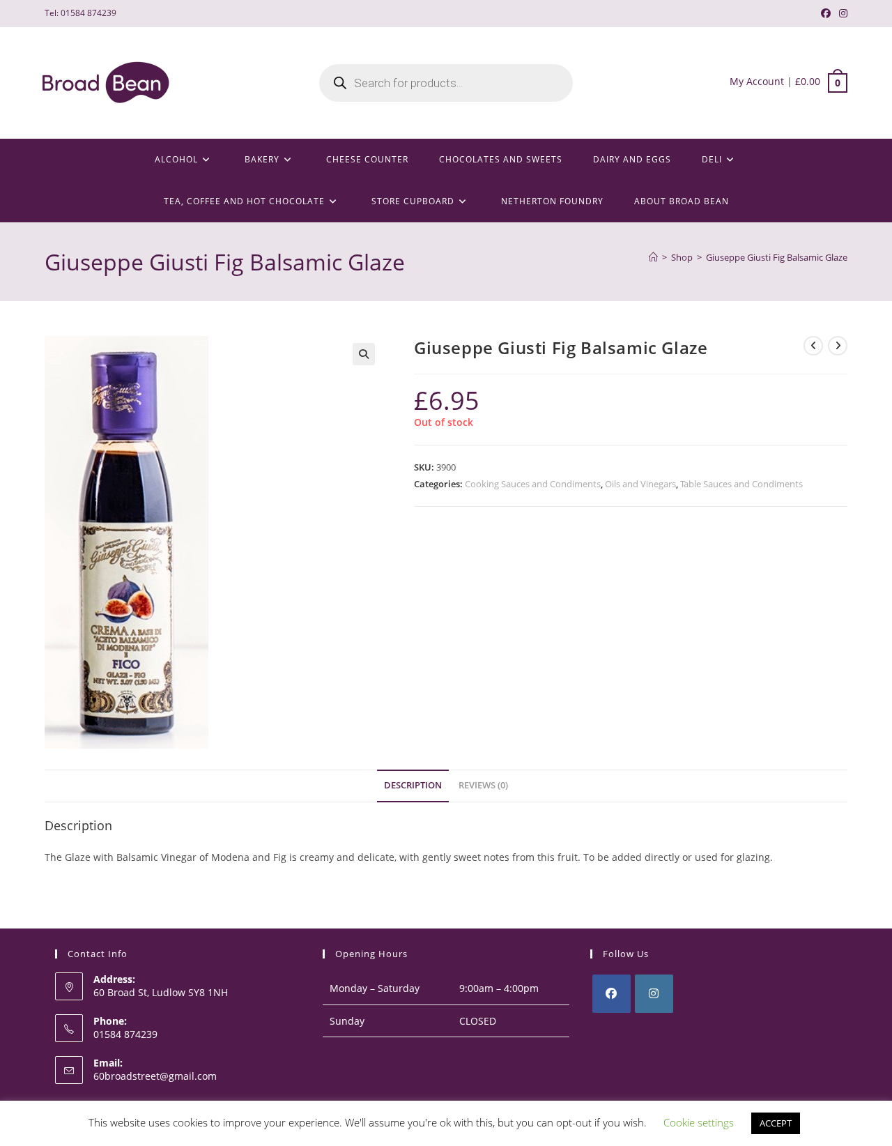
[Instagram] (654, 994)
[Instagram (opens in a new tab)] (841, 13)
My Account (757, 81)
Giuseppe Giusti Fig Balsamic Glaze (776, 257)
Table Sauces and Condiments (741, 484)
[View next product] (837, 346)
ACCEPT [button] (776, 1123)
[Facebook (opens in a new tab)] (826, 13)
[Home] (653, 257)
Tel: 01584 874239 (80, 13)
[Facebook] (611, 994)
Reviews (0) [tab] (483, 785)
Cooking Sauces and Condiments (533, 484)
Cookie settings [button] (698, 1122)
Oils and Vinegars (640, 484)
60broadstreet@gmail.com (155, 1076)
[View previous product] (813, 346)
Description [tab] (413, 785)
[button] (364, 354)
